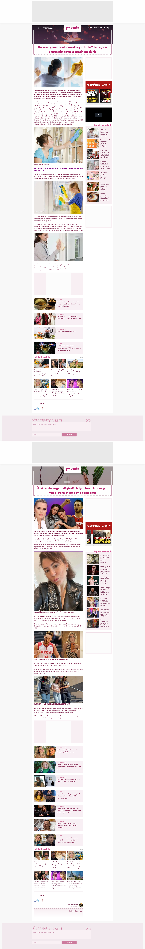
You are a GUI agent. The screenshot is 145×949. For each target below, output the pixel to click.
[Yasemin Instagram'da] (38, 28)
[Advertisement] (58, 283)
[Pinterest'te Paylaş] (42, 408)
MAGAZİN (67, 482)
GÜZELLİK (90, 27)
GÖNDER (69, 434)
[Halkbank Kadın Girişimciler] (48, 28)
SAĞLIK (95, 27)
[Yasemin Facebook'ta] (36, 28)
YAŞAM (100, 27)
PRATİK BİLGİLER (68, 41)
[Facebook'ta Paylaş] (35, 408)
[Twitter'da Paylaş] (38, 408)
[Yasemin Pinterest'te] (41, 28)
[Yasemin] (72, 28)
